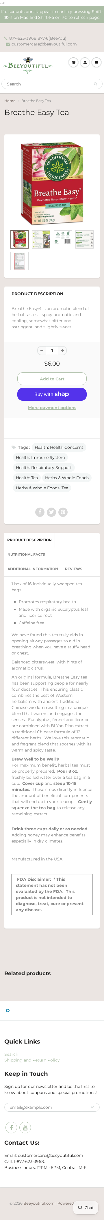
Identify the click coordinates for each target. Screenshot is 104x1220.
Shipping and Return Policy (32, 1060)
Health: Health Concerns (59, 447)
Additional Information (33, 569)
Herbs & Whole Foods (67, 477)
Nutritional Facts (26, 554)
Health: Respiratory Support (44, 467)
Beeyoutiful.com (39, 1203)
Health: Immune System (40, 457)
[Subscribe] (92, 1107)
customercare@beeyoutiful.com (44, 44)
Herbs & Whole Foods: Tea (42, 487)
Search (11, 1054)
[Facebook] (11, 1127)
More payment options (52, 407)
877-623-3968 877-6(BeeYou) (37, 38)
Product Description (29, 540)
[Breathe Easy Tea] (52, 183)
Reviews (73, 569)
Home (9, 101)
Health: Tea (27, 477)
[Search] (95, 84)
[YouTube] (25, 1127)
